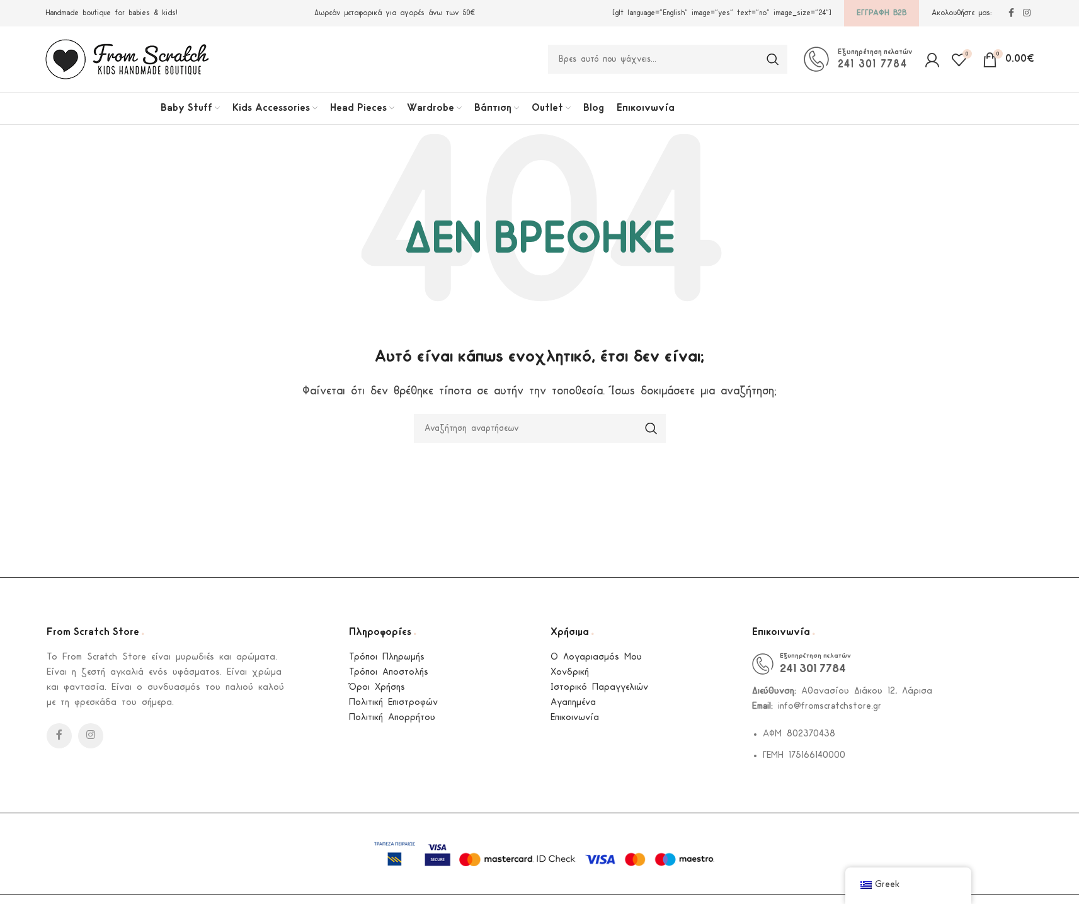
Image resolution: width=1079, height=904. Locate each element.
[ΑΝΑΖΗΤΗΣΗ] (772, 59)
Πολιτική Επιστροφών (393, 702)
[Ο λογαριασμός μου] (931, 59)
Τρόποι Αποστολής (388, 672)
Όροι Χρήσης (377, 687)
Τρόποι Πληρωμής (387, 657)
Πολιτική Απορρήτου (392, 718)
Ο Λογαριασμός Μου (596, 657)
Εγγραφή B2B (881, 13)
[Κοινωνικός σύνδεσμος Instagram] (1026, 13)
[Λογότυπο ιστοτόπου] (127, 59)
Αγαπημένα (573, 702)
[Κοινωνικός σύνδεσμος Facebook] (1011, 13)
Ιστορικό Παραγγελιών (599, 687)
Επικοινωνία (575, 718)
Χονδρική (570, 672)
